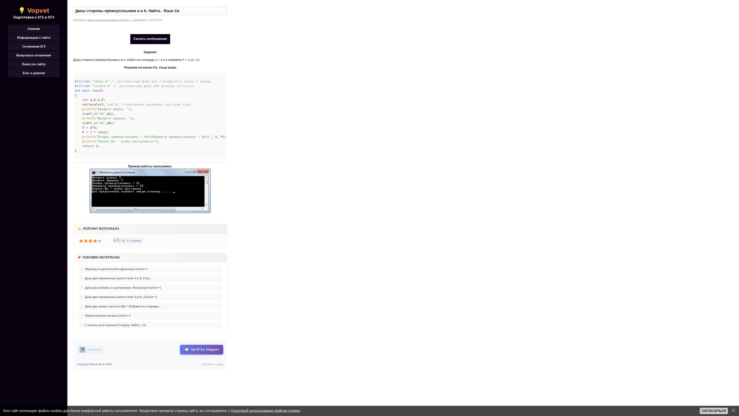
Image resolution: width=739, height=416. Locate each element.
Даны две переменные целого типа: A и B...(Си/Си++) (121, 297)
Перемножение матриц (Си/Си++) (108, 315)
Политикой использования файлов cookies (265, 411)
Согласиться (714, 411)
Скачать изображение (150, 39)
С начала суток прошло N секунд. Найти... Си (115, 325)
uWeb (220, 364)
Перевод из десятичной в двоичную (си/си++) (116, 269)
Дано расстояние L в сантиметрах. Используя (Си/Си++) (123, 287)
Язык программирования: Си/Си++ (109, 20)
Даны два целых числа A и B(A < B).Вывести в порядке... (123, 306)
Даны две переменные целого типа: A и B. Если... (118, 278)
